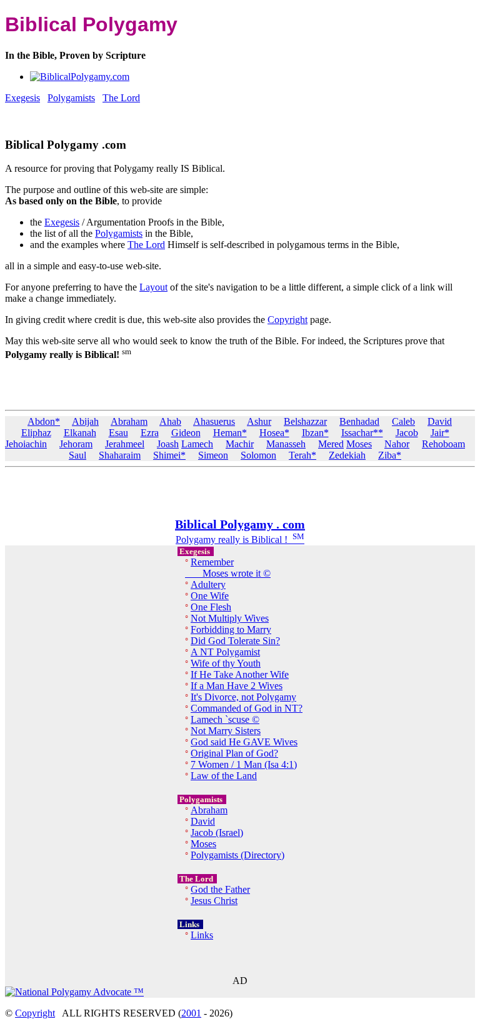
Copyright (288, 319)
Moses (359, 444)
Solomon (258, 455)
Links (202, 935)
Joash (168, 444)
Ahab (170, 421)
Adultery (208, 584)
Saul (77, 455)
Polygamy (196, 539)
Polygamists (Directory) (237, 855)
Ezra (150, 432)
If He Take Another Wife (240, 674)
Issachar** (362, 432)
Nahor (396, 444)
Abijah (85, 421)
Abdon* (44, 421)
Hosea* (274, 432)
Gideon (186, 432)
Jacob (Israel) (217, 832)
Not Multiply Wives (230, 618)
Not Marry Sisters (226, 730)
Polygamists (118, 233)
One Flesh (211, 607)
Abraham (129, 421)
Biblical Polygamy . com (240, 524)
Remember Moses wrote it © (228, 568)
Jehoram (75, 444)
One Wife (210, 595)
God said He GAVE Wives (244, 742)
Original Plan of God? (234, 753)
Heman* (230, 432)
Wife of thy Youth (226, 663)
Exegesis (61, 222)
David (440, 421)
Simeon (213, 455)
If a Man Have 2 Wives (236, 685)
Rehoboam (443, 444)
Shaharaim (120, 455)
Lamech (197, 444)
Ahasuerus (214, 421)
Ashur (259, 421)
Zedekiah (347, 455)
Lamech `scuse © (225, 719)
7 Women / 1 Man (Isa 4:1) (244, 764)
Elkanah (80, 432)
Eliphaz (36, 432)
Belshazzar (305, 421)
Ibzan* (315, 432)
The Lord (146, 244)
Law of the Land (224, 775)
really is (233, 539)
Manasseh (286, 444)
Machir (240, 444)
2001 (191, 1013)
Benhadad (359, 421)
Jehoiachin (26, 444)
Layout (153, 287)
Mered (331, 444)
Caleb (403, 421)
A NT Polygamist (225, 652)
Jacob (407, 432)
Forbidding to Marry (231, 629)
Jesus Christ (214, 900)
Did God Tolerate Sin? (235, 640)
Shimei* (169, 455)
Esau (118, 432)
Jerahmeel (124, 444)
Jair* (440, 432)
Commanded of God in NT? (246, 708)
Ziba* (389, 455)
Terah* (302, 455)
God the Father (220, 889)
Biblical (266, 539)
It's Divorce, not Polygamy (243, 697)
